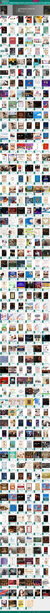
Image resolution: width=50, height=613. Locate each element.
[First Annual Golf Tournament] (29, 263)
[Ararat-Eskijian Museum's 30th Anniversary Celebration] (37, 200)
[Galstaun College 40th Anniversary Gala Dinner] (21, 19)
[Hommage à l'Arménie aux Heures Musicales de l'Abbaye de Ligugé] (37, 19)
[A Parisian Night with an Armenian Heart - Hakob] (21, 508)
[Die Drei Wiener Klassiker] (12, 72)
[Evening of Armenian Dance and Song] (21, 125)
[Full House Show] (21, 476)
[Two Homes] (12, 210)
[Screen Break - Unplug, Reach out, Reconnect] (21, 391)
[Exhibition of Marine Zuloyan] (46, 571)
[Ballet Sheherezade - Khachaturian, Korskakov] (29, 454)
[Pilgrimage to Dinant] (4, 19)
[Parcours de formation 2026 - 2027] (46, 210)
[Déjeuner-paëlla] (4, 200)
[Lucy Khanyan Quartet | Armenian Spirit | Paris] (4, 454)
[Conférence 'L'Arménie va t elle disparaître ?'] (12, 370)
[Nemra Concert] (4, 497)
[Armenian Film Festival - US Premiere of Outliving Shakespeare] (37, 295)
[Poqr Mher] (37, 242)
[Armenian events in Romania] (30, 3)
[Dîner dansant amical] (12, 561)
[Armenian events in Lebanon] (17, 3)
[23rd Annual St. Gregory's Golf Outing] (46, 391)
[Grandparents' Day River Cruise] (29, 200)
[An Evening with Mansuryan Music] (21, 72)
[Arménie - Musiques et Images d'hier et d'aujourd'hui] (46, 62)
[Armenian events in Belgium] (3, 3)
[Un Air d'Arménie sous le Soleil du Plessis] (21, 189)
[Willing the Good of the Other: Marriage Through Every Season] (29, 497)
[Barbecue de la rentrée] (37, 136)
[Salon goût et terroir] (46, 582)
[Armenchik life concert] (21, 550)
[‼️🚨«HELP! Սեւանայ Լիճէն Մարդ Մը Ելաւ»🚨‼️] (29, 444)
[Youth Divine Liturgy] (21, 370)
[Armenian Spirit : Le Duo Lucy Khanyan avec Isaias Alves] (37, 104)
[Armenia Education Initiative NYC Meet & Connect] (37, 40)
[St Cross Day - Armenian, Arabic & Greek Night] (4, 306)
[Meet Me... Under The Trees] (12, 444)
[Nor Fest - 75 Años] (21, 423)
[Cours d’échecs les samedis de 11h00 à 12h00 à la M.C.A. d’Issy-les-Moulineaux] (29, 274)
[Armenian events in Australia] (9, 3)
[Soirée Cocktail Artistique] (4, 433)
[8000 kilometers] (4, 539)
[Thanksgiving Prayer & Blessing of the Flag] (29, 327)
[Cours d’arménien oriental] (4, 359)
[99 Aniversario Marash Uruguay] (21, 178)
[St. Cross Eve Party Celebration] (12, 306)
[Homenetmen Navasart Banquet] (37, 529)
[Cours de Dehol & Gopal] (12, 231)
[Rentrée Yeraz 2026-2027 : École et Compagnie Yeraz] (4, 93)
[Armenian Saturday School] (4, 157)
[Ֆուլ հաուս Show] (21, 115)
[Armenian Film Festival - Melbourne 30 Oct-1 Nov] (12, 518)
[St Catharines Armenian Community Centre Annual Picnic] (29, 40)
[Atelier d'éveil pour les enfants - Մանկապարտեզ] (4, 168)
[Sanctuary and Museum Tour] (46, 348)
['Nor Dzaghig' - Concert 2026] (12, 508)
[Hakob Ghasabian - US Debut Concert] (37, 476)
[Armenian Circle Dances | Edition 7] (21, 93)
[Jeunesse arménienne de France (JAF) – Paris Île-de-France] (21, 157)
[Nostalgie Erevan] (29, 370)
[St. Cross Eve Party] (21, 306)
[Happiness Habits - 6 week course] (37, 115)
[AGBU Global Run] (21, 316)
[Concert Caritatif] (29, 62)
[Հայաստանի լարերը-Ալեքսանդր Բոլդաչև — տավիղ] (21, 210)
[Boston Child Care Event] (29, 550)
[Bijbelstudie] (12, 83)
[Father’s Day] (29, 93)
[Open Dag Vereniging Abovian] (12, 104)
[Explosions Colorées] (37, 401)
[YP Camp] (12, 412)
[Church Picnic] (12, 327)
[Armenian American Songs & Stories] (12, 295)
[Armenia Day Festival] (46, 30)
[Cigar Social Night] (46, 136)
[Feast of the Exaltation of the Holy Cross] (29, 178)
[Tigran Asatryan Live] (12, 423)
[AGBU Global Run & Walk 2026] (46, 306)
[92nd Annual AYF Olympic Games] (29, 83)
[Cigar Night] (29, 125)
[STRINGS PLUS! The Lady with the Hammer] (12, 603)
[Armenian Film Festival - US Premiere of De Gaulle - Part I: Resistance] (46, 338)
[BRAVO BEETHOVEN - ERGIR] (4, 412)
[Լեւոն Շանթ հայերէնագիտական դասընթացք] (12, 157)
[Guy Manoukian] (37, 593)
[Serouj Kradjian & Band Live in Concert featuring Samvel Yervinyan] (4, 210)
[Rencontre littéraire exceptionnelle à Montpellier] (46, 221)
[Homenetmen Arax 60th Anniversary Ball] (4, 476)
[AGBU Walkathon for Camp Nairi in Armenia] (12, 316)
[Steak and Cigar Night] (37, 359)
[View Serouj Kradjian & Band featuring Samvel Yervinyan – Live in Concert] (18, 10)
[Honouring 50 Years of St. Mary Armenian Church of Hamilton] (4, 508)
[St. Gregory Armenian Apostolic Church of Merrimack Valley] (46, 189)
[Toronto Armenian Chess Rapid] (4, 486)
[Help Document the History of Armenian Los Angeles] (12, 19)
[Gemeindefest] (37, 274)
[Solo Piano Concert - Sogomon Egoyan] (29, 476)
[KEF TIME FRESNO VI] (21, 603)
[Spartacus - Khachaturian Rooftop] (37, 125)
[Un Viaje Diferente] (46, 104)
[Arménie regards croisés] (21, 412)
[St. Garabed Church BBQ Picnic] (4, 327)
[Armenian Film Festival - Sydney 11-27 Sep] (21, 136)
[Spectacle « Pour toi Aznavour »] (46, 593)
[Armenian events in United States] (6, 3)
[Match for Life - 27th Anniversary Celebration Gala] (12, 51)
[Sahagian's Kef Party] (46, 539)
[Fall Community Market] (37, 263)
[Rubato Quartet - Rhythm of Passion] (4, 263)
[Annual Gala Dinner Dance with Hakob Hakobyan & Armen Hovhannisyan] (4, 295)
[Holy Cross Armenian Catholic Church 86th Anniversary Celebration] (21, 168)
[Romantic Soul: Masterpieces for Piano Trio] (29, 391)
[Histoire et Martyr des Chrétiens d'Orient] (46, 433)
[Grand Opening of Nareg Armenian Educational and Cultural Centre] (46, 327)
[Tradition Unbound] (12, 593)
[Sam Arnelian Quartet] (46, 19)
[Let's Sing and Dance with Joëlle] (4, 444)
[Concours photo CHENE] (4, 593)
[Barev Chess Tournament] (21, 486)
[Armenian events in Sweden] (43, 3)
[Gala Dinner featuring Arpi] (37, 518)
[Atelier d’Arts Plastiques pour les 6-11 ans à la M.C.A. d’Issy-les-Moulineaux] (46, 285)
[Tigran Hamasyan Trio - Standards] (46, 93)
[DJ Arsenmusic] (4, 30)
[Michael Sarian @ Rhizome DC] (12, 125)
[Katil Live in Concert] (4, 571)
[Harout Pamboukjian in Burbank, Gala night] (46, 253)
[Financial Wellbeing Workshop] (4, 401)
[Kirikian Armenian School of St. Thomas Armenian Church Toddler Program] (29, 146)
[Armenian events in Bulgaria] (48, 3)
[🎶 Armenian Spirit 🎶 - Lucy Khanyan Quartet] (46, 444)
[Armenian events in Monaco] (32, 3)
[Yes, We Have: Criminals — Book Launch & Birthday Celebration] (4, 242)
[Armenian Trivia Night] (21, 359)
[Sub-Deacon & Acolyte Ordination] (46, 380)
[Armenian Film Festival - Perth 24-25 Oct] (21, 497)
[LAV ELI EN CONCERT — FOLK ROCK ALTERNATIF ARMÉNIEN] (37, 391)
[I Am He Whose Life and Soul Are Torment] (29, 433)
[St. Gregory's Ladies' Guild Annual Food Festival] (29, 529)
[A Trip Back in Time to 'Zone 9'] (21, 221)
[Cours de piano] (4, 274)
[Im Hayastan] (4, 518)
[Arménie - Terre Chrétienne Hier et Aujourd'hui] (21, 295)
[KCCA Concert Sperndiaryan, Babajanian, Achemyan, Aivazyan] (21, 561)
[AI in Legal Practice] (4, 125)
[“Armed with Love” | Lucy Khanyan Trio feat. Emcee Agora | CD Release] (12, 62)
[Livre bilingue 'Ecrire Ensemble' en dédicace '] (37, 83)
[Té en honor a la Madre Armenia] (21, 253)
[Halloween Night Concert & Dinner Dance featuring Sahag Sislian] (46, 518)
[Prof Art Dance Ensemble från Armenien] (29, 508)
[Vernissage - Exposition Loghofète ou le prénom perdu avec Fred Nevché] (37, 62)
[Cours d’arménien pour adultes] (29, 221)
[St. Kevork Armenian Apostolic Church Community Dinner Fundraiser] (46, 497)
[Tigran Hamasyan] (12, 571)
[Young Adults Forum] (46, 83)
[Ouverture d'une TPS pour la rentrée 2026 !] (46, 51)
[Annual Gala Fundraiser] (37, 550)
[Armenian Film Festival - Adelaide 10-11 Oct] (37, 444)
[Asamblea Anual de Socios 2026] (12, 359)
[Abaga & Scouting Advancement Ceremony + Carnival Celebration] (46, 40)
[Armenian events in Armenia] (19, 3)
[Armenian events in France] (14, 3)
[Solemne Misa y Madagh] (12, 30)
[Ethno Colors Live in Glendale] (21, 380)
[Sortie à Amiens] (29, 306)
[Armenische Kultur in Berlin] (37, 348)
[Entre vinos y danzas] (4, 62)
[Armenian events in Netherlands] (38, 3)
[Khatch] (12, 178)
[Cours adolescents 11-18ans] (29, 231)
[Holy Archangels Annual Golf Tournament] (12, 221)
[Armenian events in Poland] (35, 3)
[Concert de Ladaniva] (29, 380)
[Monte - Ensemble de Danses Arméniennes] (21, 40)
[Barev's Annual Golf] (29, 30)
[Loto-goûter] (12, 454)
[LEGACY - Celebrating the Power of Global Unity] (46, 476)
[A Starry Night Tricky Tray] (4, 465)
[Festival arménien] (21, 104)
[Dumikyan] (4, 529)
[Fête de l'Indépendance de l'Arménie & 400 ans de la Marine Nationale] (4, 348)
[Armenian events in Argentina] (11, 3)
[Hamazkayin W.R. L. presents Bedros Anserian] (4, 51)
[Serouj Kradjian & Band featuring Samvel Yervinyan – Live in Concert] (29, 168)
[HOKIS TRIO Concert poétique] (37, 210)
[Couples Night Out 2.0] (4, 178)
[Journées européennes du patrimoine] (12, 338)
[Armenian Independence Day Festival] (29, 316)
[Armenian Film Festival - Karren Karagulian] (37, 253)
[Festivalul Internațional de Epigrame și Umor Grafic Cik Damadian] (21, 62)
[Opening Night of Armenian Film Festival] (12, 242)
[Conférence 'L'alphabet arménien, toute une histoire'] (29, 401)
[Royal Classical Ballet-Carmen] (37, 582)
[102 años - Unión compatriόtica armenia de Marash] (29, 423)
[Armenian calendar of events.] (1, 3)
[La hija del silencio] (46, 72)
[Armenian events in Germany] (25, 3)
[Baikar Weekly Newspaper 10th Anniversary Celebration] (29, 539)
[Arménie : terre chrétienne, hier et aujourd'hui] (21, 433)
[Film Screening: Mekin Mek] (37, 465)
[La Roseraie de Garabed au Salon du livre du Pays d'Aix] (37, 72)
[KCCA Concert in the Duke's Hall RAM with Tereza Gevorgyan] (46, 454)
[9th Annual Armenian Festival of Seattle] (46, 274)
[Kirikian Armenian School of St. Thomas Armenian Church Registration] (21, 146)
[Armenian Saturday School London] (37, 146)
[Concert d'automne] (4, 380)
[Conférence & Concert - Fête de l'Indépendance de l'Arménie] (12, 348)
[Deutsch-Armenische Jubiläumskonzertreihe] (46, 465)
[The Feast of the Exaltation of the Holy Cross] (4, 189)
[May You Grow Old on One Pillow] (12, 93)
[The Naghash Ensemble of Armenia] (37, 561)
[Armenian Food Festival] (29, 157)
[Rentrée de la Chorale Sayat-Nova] (46, 231)
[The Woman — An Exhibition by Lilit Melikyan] (12, 263)
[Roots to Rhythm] (37, 497)
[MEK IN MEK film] (12, 433)
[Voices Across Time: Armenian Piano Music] (46, 508)
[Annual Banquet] (29, 465)
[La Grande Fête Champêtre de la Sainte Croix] (29, 189)
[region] (25, 10)
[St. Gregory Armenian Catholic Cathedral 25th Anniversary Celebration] (46, 200)
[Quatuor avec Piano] (21, 51)
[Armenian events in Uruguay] (46, 3)
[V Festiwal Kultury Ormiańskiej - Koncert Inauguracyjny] (4, 72)
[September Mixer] (29, 72)
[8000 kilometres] (21, 539)
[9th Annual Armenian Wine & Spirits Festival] (21, 454)
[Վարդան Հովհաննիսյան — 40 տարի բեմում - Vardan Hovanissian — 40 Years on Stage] (46, 423)
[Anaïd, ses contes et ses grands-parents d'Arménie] (12, 168)
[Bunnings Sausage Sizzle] (12, 146)
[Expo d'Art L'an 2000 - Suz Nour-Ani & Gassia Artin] (37, 571)
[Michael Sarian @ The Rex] (29, 104)
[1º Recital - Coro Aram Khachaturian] (29, 19)
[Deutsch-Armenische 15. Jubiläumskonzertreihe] (37, 539)
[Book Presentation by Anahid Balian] (4, 338)
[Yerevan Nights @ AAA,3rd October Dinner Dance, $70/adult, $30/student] (46, 412)
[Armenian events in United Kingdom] (40, 3)
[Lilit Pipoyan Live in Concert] (21, 571)
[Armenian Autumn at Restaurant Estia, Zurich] (12, 401)
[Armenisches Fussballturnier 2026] (4, 40)
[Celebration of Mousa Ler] (46, 168)
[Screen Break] (12, 391)
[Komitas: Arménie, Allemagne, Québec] (4, 561)
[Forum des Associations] (4, 104)
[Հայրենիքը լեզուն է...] (21, 231)
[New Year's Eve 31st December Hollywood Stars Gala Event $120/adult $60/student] (4, 603)
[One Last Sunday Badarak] (21, 30)
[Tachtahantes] (37, 189)
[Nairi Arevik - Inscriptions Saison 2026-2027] (21, 83)
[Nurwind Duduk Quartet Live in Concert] (37, 338)
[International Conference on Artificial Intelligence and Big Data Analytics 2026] (12, 465)
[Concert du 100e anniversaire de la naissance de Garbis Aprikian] (12, 529)
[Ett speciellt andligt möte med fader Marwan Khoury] (12, 136)
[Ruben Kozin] (4, 83)
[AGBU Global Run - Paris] (4, 316)
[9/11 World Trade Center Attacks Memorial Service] (46, 125)
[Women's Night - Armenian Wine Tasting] (46, 359)
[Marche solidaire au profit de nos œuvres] (37, 380)
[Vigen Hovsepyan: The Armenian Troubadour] (37, 433)
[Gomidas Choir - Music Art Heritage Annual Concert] (29, 486)
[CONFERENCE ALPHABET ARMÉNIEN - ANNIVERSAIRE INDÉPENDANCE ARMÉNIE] (21, 348)
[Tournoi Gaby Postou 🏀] (46, 178)
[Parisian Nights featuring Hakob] (46, 401)
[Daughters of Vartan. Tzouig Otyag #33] (29, 603)
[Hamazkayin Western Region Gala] (29, 338)
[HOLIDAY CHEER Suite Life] (21, 593)
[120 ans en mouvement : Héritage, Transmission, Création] (46, 146)
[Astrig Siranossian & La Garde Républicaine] (37, 454)
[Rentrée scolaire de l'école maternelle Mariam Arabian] (29, 51)
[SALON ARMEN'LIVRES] (29, 571)
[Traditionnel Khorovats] (12, 40)
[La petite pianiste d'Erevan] (4, 146)
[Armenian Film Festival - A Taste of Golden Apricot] (29, 285)
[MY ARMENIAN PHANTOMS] (29, 115)
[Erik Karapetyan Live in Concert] (12, 380)
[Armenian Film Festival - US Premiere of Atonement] (46, 242)
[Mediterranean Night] (29, 295)
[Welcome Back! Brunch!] (37, 30)
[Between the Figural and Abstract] (29, 242)
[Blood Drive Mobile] (37, 316)
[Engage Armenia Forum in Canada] (46, 486)
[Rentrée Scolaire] (4, 231)
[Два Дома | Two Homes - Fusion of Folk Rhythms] (29, 210)
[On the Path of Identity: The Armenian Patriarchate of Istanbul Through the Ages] (37, 486)
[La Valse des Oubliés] (46, 295)
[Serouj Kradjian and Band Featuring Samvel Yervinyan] (29, 136)
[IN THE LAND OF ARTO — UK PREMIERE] (12, 115)
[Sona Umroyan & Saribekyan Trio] (4, 253)
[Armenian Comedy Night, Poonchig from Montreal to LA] (46, 370)
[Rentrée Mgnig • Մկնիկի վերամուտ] (12, 285)
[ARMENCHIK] (4, 550)
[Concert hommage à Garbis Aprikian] (21, 465)
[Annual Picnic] (21, 327)
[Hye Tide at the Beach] (37, 370)
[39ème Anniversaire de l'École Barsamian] (37, 51)
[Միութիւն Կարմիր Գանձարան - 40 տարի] (29, 518)
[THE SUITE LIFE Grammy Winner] (21, 529)
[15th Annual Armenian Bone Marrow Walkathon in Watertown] (21, 274)
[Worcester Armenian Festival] (29, 412)
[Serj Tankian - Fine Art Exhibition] (37, 423)
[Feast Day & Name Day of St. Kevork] (4, 391)
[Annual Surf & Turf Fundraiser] (21, 242)
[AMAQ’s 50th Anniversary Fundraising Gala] (21, 518)
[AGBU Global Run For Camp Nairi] (37, 306)
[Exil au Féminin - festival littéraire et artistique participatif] (46, 561)
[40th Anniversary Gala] (12, 476)
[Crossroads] (37, 168)
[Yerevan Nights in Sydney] (46, 550)
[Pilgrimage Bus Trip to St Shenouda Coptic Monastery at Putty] (46, 115)
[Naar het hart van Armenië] (21, 338)
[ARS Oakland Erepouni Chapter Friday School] (29, 253)
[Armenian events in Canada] (22, 3)
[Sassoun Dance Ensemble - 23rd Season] (37, 221)
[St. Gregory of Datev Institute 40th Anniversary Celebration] (4, 285)
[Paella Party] (12, 200)
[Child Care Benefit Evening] (29, 348)
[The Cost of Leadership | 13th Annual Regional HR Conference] (29, 359)
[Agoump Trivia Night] (37, 93)
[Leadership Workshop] (21, 285)
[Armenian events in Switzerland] (27, 3)
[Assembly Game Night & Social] (4, 221)
